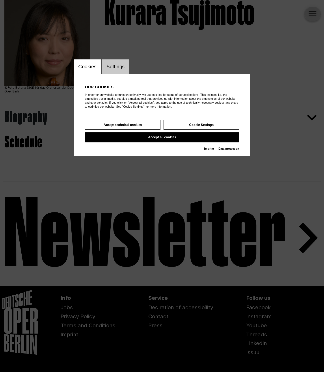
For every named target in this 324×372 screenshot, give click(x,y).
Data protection (228, 148)
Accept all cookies (162, 137)
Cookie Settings (201, 125)
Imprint (209, 148)
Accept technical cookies (123, 125)
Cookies (87, 66)
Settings (115, 66)
